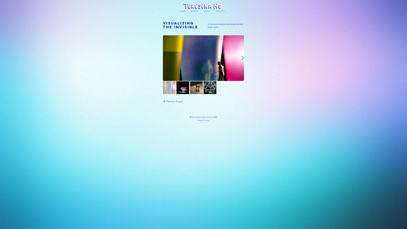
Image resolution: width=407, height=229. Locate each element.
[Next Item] (242, 58)
